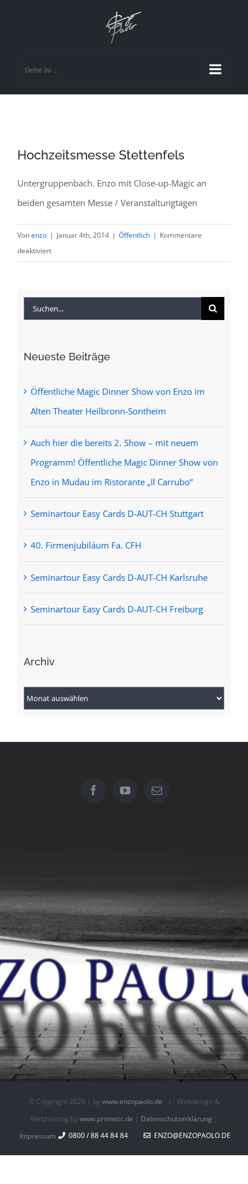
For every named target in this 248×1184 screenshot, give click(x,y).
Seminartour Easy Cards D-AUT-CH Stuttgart (117, 513)
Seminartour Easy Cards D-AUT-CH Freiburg (117, 609)
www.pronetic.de (106, 1119)
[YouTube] (125, 790)
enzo (39, 235)
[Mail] (157, 790)
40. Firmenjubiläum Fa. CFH (86, 545)
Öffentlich (134, 235)
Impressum (38, 1136)
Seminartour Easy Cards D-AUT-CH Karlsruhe (119, 577)
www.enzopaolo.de (132, 1101)
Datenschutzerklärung (176, 1119)
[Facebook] (93, 790)
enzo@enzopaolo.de (191, 1135)
